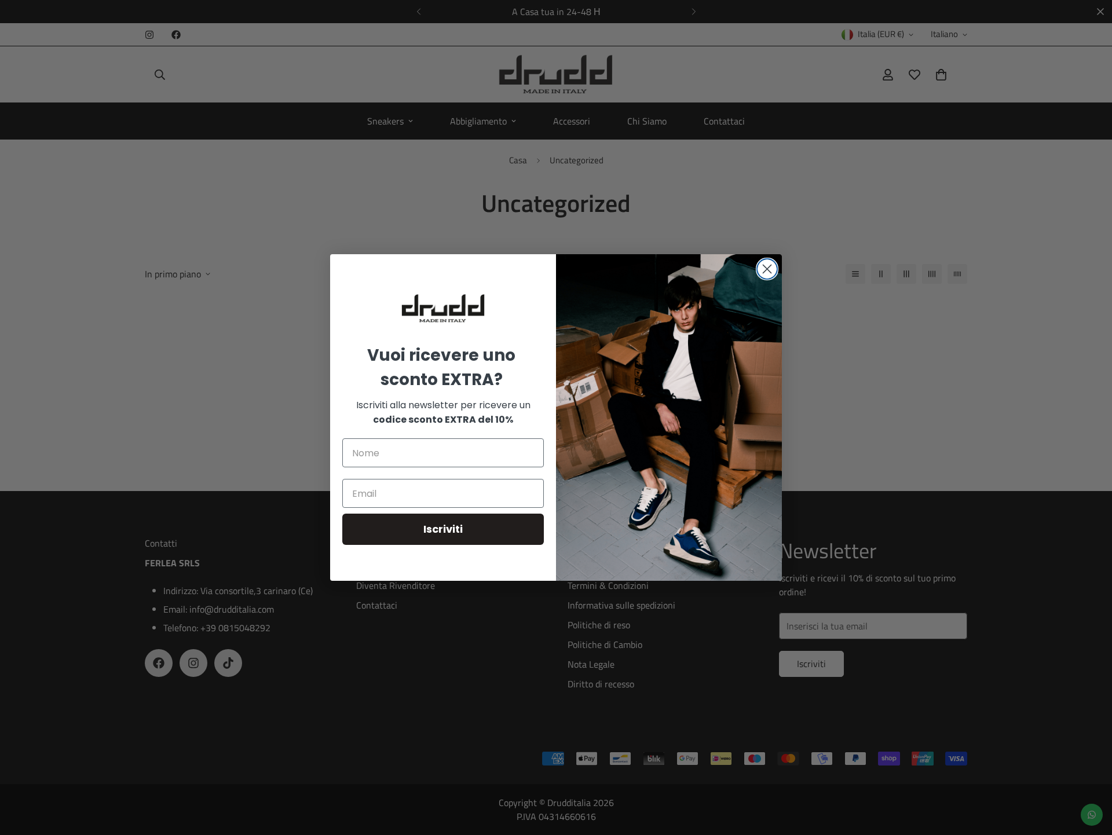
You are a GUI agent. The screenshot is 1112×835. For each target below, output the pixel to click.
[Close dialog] (767, 269)
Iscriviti (443, 529)
